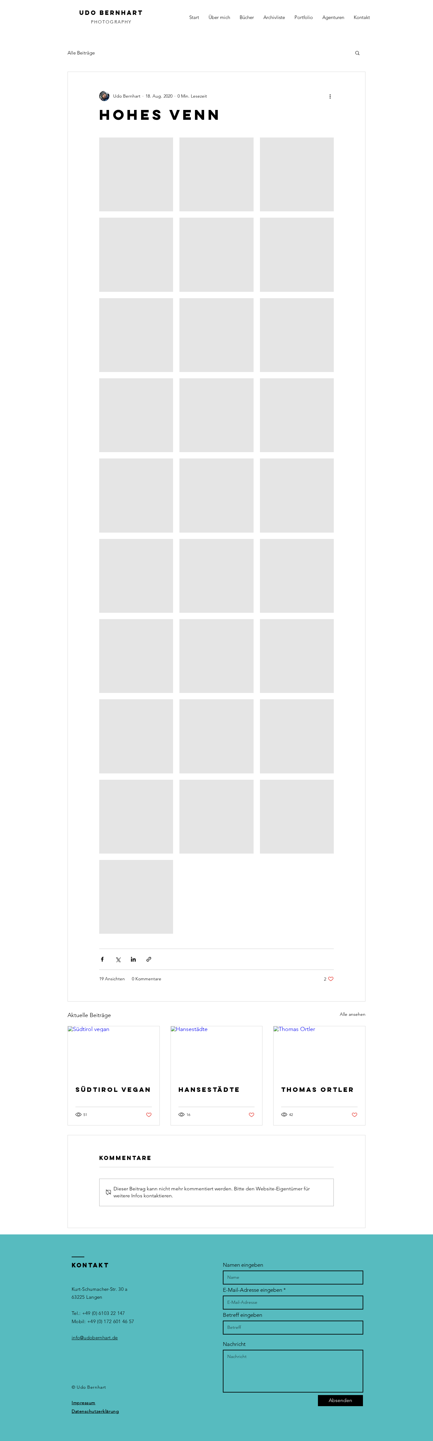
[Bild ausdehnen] (136, 174)
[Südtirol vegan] (113, 1052)
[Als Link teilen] (149, 959)
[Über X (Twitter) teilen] (118, 959)
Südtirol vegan (113, 1089)
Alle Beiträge (81, 53)
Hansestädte (209, 1089)
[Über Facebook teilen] (102, 959)
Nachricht (234, 1344)
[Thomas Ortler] (319, 1052)
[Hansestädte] (216, 1052)
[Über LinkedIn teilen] (133, 959)
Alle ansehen (352, 1014)
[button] (357, 52)
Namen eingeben (243, 1265)
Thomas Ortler (317, 1089)
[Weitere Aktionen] (330, 96)
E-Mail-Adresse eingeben (252, 1290)
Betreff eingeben (242, 1315)
